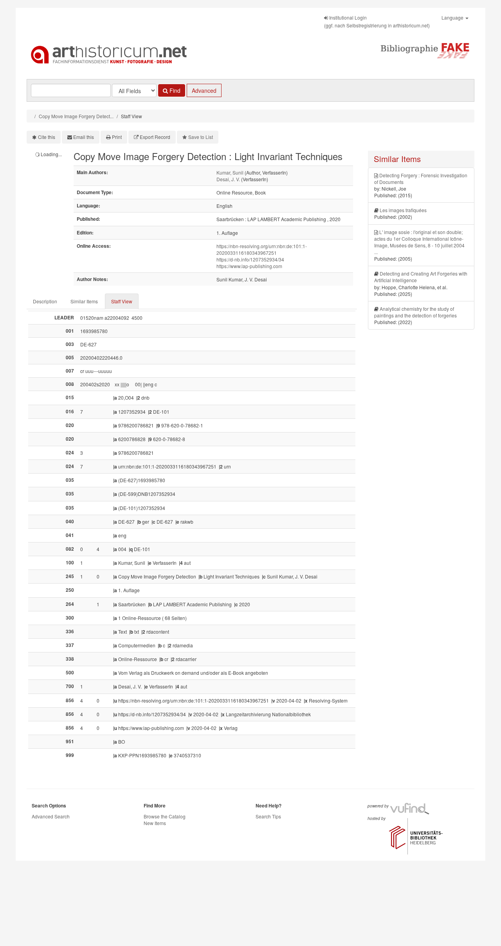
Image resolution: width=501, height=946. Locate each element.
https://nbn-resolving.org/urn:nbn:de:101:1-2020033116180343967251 (261, 249)
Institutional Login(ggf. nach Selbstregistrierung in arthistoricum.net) (377, 21)
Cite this (46, 136)
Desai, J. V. (228, 179)
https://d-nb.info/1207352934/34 (250, 259)
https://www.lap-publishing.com (249, 266)
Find (174, 90)
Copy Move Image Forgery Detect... (76, 116)
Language (453, 17)
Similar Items (84, 301)
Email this (83, 136)
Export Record (155, 136)
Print (117, 136)
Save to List (200, 136)
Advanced (204, 90)
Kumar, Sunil (229, 172)
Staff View (121, 301)
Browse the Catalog (165, 816)
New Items (155, 823)
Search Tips (268, 816)
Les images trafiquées (403, 210)
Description (45, 301)
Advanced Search (51, 816)
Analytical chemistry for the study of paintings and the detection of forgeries (415, 312)
